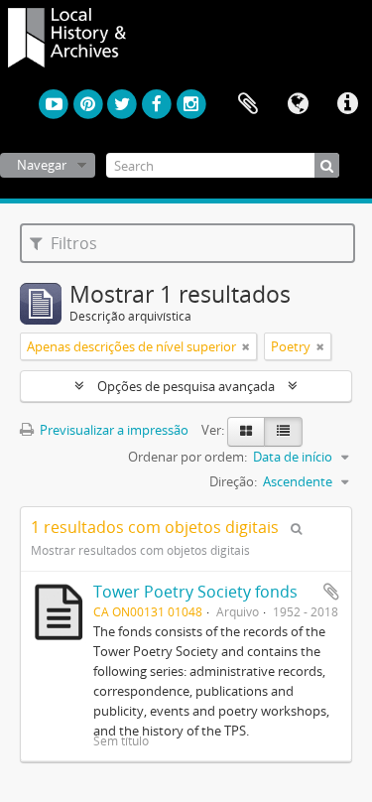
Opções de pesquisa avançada (186, 386)
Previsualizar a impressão (112, 430)
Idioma (297, 104)
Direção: (233, 481)
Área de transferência (248, 104)
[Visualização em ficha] (246, 432)
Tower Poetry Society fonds (195, 591)
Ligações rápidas (347, 104)
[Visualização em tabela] (283, 432)
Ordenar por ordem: (187, 457)
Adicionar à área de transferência (331, 592)
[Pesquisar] (326, 165)
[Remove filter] (246, 346)
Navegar (41, 165)
